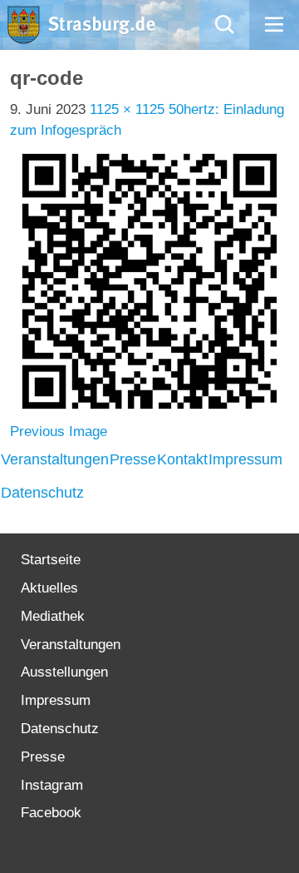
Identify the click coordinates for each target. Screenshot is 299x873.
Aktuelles (49, 588)
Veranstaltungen (55, 459)
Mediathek (53, 616)
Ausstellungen (64, 672)
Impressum (245, 459)
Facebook (51, 813)
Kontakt (182, 459)
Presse (133, 459)
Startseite (51, 560)
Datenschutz (42, 492)
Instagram (52, 785)
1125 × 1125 (127, 109)
